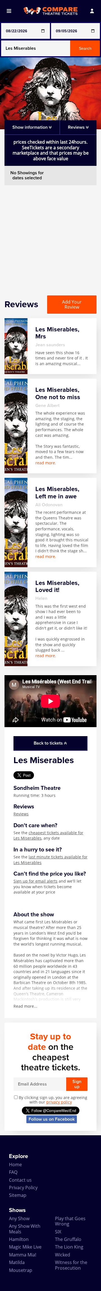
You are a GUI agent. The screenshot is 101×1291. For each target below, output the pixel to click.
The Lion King (69, 1247)
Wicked (62, 1255)
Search (85, 48)
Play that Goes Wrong (70, 1221)
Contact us (20, 1180)
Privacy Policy (23, 1187)
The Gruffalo (68, 1239)
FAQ (13, 1172)
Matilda (17, 1262)
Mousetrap (20, 1270)
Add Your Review (72, 304)
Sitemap (17, 1195)
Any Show (19, 1218)
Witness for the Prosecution (71, 1265)
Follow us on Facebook (52, 1119)
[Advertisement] (50, 235)
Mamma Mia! (22, 1255)
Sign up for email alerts (35, 881)
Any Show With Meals (24, 1229)
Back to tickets (49, 743)
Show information (30, 127)
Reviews (21, 814)
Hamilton (19, 1239)
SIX (58, 1232)
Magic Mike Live (25, 1247)
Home (15, 1164)
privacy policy (59, 1102)
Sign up (76, 1084)
